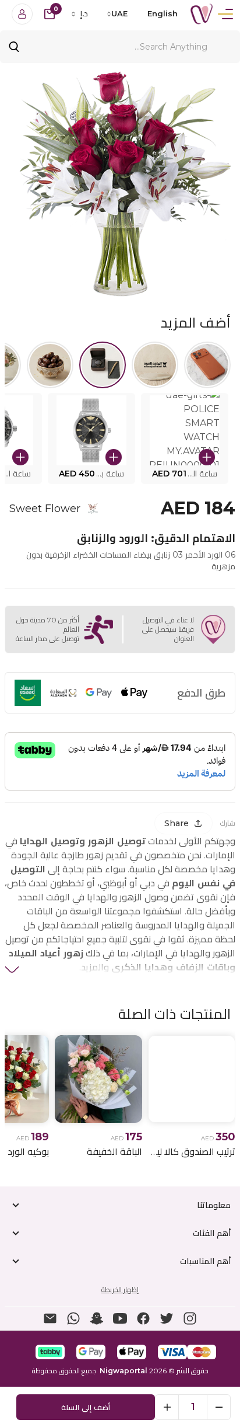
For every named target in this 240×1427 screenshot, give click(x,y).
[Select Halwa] (50, 365)
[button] (184, 438)
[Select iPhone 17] (207, 365)
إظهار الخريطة (120, 1289)
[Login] (22, 14)
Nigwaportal (123, 1370)
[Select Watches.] (102, 365)
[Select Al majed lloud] (155, 365)
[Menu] (225, 14)
